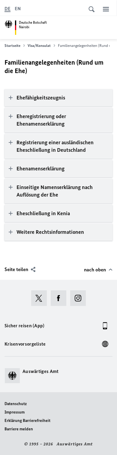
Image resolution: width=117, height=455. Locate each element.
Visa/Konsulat (39, 45)
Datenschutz (15, 403)
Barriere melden (18, 429)
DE (7, 8)
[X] (41, 298)
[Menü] (105, 9)
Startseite (12, 45)
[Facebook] (60, 298)
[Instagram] (80, 298)
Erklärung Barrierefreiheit (27, 420)
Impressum (14, 412)
